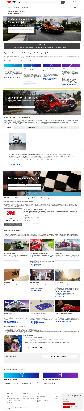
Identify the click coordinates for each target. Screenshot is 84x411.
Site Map (55, 398)
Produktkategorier (39, 47)
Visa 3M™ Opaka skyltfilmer (10, 321)
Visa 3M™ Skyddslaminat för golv (37, 323)
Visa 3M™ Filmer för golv (35, 321)
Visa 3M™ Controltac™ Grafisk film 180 (63, 261)
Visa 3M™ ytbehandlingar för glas (62, 291)
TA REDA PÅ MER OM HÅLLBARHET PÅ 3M (12, 77)
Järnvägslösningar (31, 127)
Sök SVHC (39, 398)
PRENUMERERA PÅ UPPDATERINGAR (53, 386)
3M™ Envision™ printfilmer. (14, 164)
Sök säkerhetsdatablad (41, 396)
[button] (75, 407)
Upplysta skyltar (63, 127)
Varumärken (25, 7)
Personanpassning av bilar (20, 128)
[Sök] (63, 2)
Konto (74, 7)
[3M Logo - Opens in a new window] (14, 2)
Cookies (27, 407)
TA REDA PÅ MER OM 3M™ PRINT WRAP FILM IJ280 (21, 106)
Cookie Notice (66, 401)
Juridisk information (15, 407)
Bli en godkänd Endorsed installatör (53, 47)
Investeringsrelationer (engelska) (13, 398)
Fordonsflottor (9, 127)
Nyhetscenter (25, 396)
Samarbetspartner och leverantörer (13, 400)
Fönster (52, 127)
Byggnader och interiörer (42, 128)
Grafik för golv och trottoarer (74, 128)
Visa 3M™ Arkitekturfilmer (35, 290)
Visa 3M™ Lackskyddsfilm (35, 265)
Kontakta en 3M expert (10, 379)
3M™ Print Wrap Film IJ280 (14, 163)
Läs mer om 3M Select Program (34, 223)
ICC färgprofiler (66, 47)
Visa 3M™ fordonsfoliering (35, 264)
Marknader (16, 7)
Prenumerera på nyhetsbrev (28, 398)
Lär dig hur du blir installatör (34, 347)
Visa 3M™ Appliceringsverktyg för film (63, 321)
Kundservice (55, 396)
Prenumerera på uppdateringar (51, 379)
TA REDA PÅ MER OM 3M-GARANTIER (69, 84)
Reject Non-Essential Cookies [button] (69, 404)
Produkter (9, 7)
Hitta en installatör (29, 47)
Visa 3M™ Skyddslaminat (9, 289)
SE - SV (73, 1)
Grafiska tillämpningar (19, 47)
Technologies (9, 402)
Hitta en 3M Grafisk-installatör (21, 28)
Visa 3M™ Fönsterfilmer (60, 296)
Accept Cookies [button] (66, 406)
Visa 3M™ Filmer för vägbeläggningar (38, 322)
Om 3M (8, 396)
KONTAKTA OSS (10, 386)
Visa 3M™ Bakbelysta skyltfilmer (11, 322)
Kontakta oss (21, 31)
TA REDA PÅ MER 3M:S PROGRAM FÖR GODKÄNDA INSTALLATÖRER (50, 79)
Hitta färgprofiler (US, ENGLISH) (59, 356)
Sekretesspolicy (22, 407)
